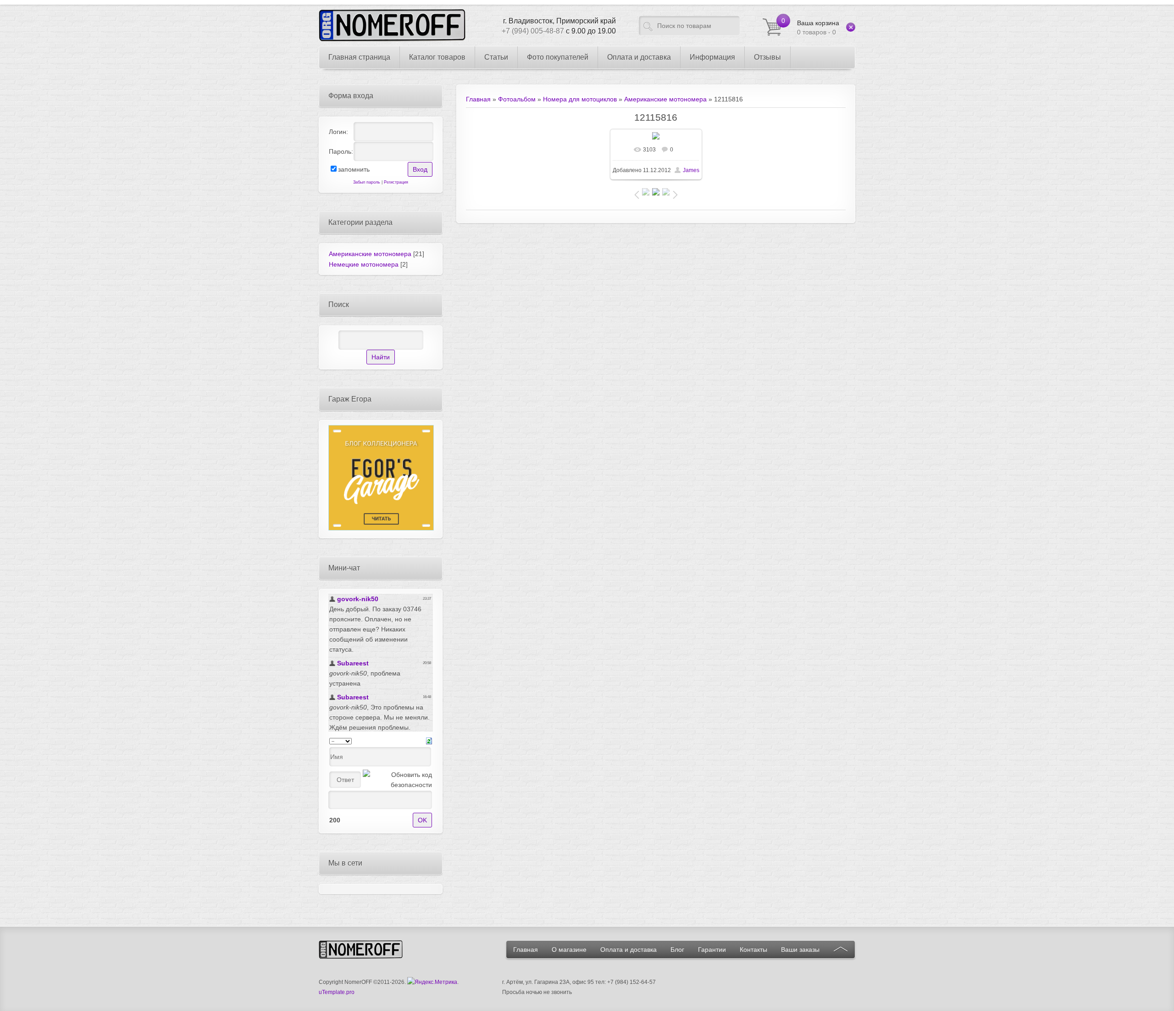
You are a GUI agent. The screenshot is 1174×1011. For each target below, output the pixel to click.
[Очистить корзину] (850, 27)
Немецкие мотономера (364, 264)
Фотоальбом (517, 99)
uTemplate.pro (336, 992)
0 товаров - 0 (818, 27)
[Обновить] (429, 740)
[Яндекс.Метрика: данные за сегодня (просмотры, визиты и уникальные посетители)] (432, 982)
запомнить (354, 169)
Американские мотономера (665, 99)
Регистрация (396, 182)
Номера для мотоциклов (580, 99)
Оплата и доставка (628, 949)
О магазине (569, 949)
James (691, 170)
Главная (478, 99)
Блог (677, 949)
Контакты (753, 949)
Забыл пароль (366, 182)
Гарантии (712, 949)
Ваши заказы (800, 949)
